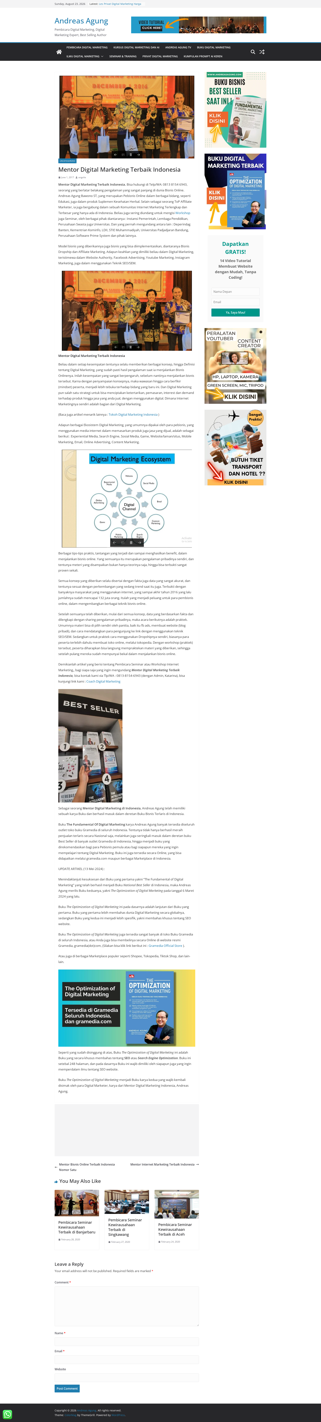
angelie (82, 177)
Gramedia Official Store (165, 945)
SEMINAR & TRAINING (123, 56)
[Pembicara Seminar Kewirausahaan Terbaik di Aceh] (177, 1192)
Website (60, 1369)
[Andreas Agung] (59, 51)
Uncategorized (67, 161)
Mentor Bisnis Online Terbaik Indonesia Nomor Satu (87, 1167)
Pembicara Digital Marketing (87, 47)
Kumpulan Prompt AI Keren (203, 56)
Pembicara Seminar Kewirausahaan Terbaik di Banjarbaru (76, 1227)
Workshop (182, 213)
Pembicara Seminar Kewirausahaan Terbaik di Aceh (175, 1229)
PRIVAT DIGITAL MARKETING (160, 56)
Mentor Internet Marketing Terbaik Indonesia (162, 1164)
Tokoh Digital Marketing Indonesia (133, 414)
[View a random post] (261, 51)
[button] (101, 56)
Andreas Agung (81, 20)
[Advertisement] (127, 1130)
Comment (63, 1282)
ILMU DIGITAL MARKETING (83, 56)
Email (60, 1351)
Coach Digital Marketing (103, 681)
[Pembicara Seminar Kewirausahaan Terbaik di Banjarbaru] (77, 1192)
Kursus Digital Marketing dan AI (136, 47)
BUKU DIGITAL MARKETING (214, 47)
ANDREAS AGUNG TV (178, 47)
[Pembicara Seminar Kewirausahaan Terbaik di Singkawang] (127, 1192)
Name (60, 1333)
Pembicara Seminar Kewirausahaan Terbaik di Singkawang (125, 1227)
